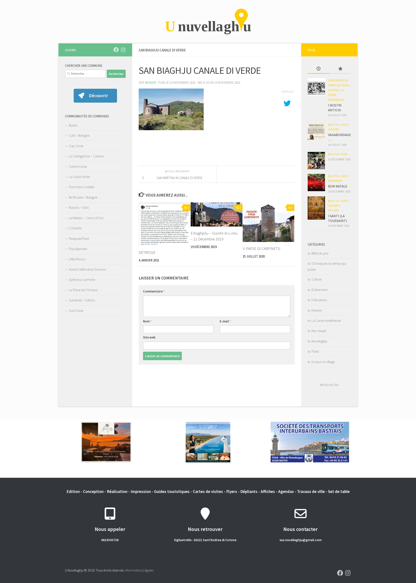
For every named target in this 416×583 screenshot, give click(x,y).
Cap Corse (76, 146)
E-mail (225, 321)
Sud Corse (76, 310)
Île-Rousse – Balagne (83, 197)
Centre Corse (78, 166)
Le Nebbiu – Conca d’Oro (86, 218)
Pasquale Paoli (79, 238)
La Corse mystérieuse (336, 95)
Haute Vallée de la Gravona (87, 269)
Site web (149, 337)
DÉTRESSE (147, 252)
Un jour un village (323, 362)
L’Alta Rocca (77, 259)
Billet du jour (337, 124)
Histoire (333, 210)
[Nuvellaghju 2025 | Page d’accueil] (208, 22)
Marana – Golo (79, 207)
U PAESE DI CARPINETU (261, 248)
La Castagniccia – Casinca (86, 156)
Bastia (73, 125)
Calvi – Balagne (79, 135)
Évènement (335, 181)
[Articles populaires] (340, 69)
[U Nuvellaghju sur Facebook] (116, 49)
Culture (333, 90)
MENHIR (150, 82)
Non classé (319, 330)
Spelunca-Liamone (82, 279)
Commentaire (154, 291)
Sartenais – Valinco (82, 300)
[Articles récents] (318, 69)
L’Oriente (75, 228)
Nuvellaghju (319, 341)
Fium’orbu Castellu (81, 187)
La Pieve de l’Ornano (83, 290)
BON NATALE (337, 186)
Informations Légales (139, 570)
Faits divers (319, 300)
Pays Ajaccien (78, 248)
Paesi (315, 351)
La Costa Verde (79, 176)
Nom (147, 321)
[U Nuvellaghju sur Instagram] (123, 49)
